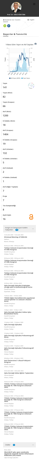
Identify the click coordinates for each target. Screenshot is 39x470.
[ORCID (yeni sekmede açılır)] (5, 25)
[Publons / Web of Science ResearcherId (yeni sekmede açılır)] (8, 25)
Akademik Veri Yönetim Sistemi (11, 21)
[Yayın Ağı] (31, 85)
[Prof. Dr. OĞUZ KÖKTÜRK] (16, 7)
